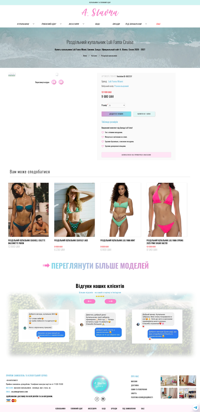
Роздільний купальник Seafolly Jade (71, 240)
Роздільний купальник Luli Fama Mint (117, 240)
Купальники (23, 24)
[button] (44, 324)
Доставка (135, 385)
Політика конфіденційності (142, 397)
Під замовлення (133, 24)
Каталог (94, 55)
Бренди (116, 24)
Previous (110, 301)
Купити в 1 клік (144, 114)
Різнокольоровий (121, 86)
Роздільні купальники (109, 55)
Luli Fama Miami (115, 81)
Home (85, 55)
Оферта (134, 393)
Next (89, 301)
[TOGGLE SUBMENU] (35, 24)
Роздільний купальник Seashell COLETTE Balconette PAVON (26, 242)
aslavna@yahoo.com (19, 392)
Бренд (104, 81)
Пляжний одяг (48, 24)
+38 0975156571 (12, 380)
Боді (97, 24)
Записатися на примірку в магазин (136, 155)
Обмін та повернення (139, 389)
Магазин (134, 381)
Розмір (104, 105)
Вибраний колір (115, 86)
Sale (158, 24)
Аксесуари (74, 24)
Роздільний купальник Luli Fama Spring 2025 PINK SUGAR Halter (165, 242)
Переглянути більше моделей (100, 265)
